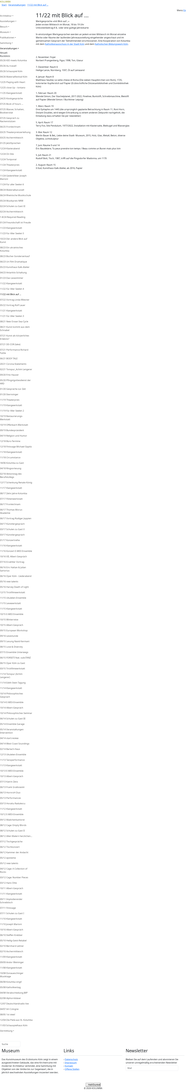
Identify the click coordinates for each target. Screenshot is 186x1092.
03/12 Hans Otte (8, 882)
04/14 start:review (9, 738)
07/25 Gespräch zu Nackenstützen (9, 120)
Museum (4, 32)
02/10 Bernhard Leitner (12, 945)
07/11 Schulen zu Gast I (12, 913)
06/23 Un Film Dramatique (13, 261)
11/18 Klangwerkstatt (11, 452)
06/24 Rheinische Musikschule (15, 195)
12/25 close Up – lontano (12, 87)
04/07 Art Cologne (9, 1009)
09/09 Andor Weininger (12, 962)
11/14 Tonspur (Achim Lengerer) (11, 675)
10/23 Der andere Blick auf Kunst (13, 240)
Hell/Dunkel (94, 1084)
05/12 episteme (8, 857)
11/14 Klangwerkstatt (11, 688)
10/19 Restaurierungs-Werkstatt (11, 418)
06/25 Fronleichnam (10, 126)
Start (4, 4)
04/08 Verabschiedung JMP (14, 992)
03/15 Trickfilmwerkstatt (12, 668)
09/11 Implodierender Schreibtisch (11, 901)
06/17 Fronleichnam (10, 504)
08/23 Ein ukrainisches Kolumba (11, 249)
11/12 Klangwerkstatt (11, 808)
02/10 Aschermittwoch (11, 951)
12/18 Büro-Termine (10, 441)
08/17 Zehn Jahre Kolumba (13, 493)
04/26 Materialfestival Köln (13, 76)
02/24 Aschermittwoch (11, 211)
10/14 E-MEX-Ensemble (11, 702)
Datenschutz (71, 1059)
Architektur (6, 15)
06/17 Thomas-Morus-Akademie (11, 511)
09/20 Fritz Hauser (9, 374)
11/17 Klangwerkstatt (11, 487)
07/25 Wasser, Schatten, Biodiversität (12, 111)
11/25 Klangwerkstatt (11, 93)
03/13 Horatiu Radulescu (12, 803)
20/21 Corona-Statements (13, 363)
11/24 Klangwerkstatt (11, 170)
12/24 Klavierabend (10, 148)
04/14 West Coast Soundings (14, 743)
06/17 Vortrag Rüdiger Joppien (15, 518)
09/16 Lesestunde (9, 635)
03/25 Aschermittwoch (11, 137)
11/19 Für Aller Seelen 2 (12, 410)
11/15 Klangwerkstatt (11, 608)
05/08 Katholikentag (10, 987)
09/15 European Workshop (14, 630)
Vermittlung (6, 1030)
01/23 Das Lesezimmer (11, 277)
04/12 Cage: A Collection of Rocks (13, 870)
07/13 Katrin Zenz (9, 781)
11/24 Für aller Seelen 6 (12, 184)
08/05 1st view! (7, 1014)
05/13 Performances (10, 797)
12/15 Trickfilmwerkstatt (12, 592)
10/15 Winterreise (9, 619)
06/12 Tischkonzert (10, 846)
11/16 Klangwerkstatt (11, 545)
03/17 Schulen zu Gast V (12, 529)
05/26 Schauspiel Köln (11, 71)
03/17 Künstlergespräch (12, 534)
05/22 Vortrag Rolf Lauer (12, 305)
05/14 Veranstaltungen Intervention (12, 731)
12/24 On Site (7, 153)
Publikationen (7, 37)
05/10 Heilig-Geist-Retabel (13, 940)
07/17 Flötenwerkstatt (11, 498)
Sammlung (5, 42)
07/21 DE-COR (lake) (10, 344)
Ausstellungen (7, 21)
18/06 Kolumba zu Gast (12, 462)
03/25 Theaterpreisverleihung (15, 132)
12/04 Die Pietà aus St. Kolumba (16, 1019)
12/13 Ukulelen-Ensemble (13, 754)
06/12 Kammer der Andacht (14, 852)
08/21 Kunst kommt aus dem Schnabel (15, 328)
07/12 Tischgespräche (11, 841)
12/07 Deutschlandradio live (14, 1003)
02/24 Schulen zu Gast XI (12, 206)
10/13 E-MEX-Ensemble (11, 770)
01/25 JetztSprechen (10, 143)
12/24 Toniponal (8, 159)
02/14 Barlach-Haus (10, 749)
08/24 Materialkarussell (12, 189)
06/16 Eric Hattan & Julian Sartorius (13, 569)
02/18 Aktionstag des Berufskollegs (11, 475)
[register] (181, 1068)
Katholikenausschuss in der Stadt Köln (64, 44)
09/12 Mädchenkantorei (12, 819)
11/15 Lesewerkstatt (10, 603)
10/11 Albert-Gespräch (11, 888)
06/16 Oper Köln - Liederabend (15, 576)
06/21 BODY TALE (9, 358)
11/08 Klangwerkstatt (11, 967)
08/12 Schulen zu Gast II (12, 830)
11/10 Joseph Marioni (11, 924)
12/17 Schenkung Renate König (16, 482)
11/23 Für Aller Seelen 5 (12, 233)
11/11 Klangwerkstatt (11, 893)
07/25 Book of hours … (11, 103)
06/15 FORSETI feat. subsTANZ (15, 657)
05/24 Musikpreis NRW (11, 200)
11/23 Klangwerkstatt (11, 227)
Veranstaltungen (17, 4)
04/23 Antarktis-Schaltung (13, 272)
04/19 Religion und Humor (13, 435)
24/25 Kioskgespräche (11, 98)
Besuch (3, 26)
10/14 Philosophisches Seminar (16, 713)
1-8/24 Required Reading (12, 217)
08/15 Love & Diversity (11, 646)
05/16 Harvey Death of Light (14, 586)
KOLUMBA (5, 1)
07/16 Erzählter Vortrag (12, 561)
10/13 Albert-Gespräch (11, 776)
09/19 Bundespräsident (12, 430)
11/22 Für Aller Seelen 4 (12, 288)
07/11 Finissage (8, 907)
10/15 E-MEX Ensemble (11, 614)
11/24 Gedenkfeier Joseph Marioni (13, 177)
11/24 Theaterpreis (9, 164)
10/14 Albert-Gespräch (11, 707)
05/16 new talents (9, 581)
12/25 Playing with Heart (12, 82)
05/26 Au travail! (8, 65)
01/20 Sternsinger (9, 394)
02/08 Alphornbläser (10, 998)
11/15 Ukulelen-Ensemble (13, 597)
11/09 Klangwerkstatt (11, 956)
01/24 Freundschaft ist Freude (15, 222)
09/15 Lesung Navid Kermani (14, 641)
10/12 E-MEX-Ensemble (11, 814)
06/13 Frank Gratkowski (12, 787)
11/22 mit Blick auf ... (37, 4)
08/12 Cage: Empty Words (13, 825)
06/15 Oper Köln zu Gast (12, 663)
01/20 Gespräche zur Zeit (13, 388)
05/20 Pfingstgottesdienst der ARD (15, 382)
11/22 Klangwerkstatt (11, 283)
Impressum (71, 1062)
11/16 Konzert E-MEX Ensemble (16, 551)
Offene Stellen (72, 1069)
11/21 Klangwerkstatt (11, 310)
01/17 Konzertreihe (10, 540)
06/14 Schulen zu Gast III (12, 718)
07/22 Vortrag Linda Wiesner (14, 299)
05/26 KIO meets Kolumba (13, 60)
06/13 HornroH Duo (10, 792)
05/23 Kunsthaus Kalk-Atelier (15, 267)
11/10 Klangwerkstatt (11, 918)
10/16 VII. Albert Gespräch (13, 556)
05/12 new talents (9, 863)
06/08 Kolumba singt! (11, 981)
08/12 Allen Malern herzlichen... (16, 836)
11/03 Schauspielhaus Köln (14, 1025)
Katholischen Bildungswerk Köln (111, 44)
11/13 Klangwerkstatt (11, 765)
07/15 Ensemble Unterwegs (14, 652)
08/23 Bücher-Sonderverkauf (15, 256)
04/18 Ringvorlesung (10, 468)
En (184, 10)
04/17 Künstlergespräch (12, 523)
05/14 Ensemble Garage (12, 724)
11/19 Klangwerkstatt (11, 405)
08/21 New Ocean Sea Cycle (14, 321)
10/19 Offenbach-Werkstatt (14, 424)
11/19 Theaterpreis (9, 399)
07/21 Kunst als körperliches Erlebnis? (14, 337)
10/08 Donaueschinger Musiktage (11, 975)
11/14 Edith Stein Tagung (13, 682)
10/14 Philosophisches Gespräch (11, 695)
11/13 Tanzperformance (12, 759)
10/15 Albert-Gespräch (11, 625)
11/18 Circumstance (10, 457)
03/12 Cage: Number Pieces (14, 877)
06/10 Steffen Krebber (11, 935)
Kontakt (69, 1065)
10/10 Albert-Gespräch (11, 929)
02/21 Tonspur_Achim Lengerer (16, 369)
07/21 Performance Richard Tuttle (14, 351)
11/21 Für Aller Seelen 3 (12, 316)
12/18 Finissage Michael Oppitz (16, 446)
